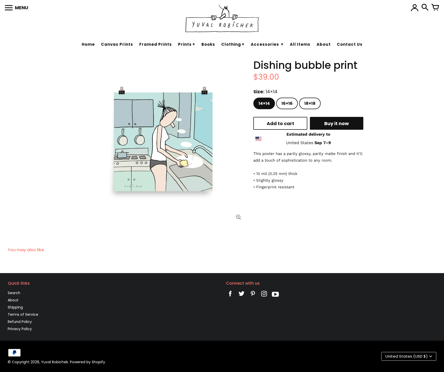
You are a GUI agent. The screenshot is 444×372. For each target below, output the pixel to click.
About (13, 300)
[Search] (425, 8)
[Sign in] (415, 8)
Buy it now (336, 123)
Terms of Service (23, 314)
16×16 (287, 103)
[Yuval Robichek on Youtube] (275, 295)
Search (14, 292)
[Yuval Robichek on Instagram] (264, 295)
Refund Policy (20, 321)
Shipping (15, 307)
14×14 (264, 103)
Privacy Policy (20, 328)
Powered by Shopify (87, 362)
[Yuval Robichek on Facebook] (230, 295)
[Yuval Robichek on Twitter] (241, 295)
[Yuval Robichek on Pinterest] (252, 295)
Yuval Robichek (54, 362)
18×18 (310, 103)
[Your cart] (435, 8)
